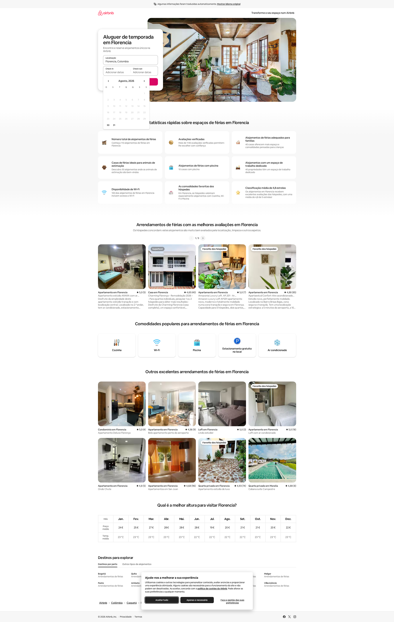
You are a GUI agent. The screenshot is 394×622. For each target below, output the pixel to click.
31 (114, 125)
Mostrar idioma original (228, 4)
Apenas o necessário (197, 600)
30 (108, 125)
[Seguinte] (202, 238)
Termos (138, 616)
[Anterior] (191, 238)
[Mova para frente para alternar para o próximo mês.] (144, 81)
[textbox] (117, 72)
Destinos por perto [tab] (107, 564)
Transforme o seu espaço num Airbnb (272, 13)
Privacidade (126, 616)
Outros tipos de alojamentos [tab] (136, 564)
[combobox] (130, 61)
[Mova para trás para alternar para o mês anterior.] (108, 81)
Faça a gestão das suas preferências (232, 601)
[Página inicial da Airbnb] (106, 13)
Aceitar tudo (161, 600)
